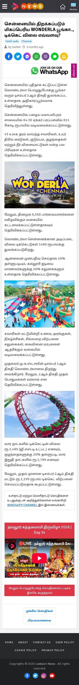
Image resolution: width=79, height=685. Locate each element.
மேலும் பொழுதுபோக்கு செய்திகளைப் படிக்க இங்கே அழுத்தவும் (39, 590)
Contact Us (42, 642)
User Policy (65, 642)
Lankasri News (45, 664)
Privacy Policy (53, 650)
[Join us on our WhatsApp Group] (49, 70)
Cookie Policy (26, 650)
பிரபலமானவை (39, 620)
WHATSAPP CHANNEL (22, 505)
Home (9, 642)
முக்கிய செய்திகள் (39, 611)
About (23, 642)
